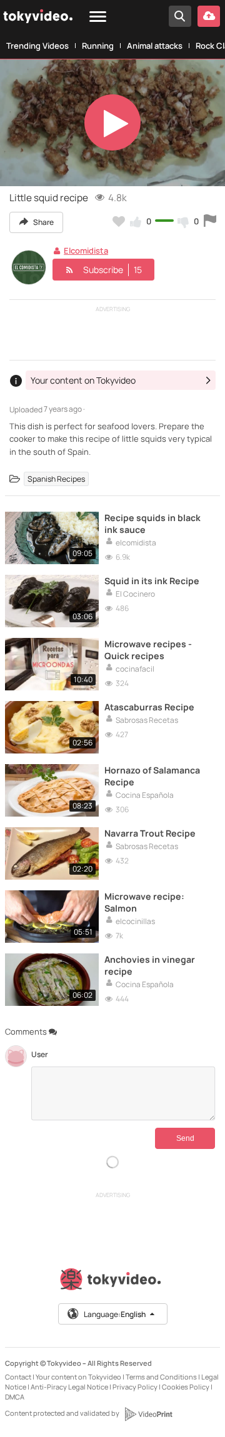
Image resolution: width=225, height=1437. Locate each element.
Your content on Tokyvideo (78, 1376)
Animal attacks (154, 45)
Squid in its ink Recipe (151, 581)
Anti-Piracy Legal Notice (69, 1386)
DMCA (14, 1396)
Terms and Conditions (161, 1376)
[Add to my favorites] (118, 221)
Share (43, 222)
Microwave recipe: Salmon (144, 902)
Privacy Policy (135, 1386)
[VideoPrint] (148, 1414)
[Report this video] (210, 221)
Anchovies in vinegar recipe (149, 965)
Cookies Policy (185, 1386)
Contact (18, 1376)
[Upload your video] (209, 16)
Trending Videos (37, 45)
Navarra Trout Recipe (150, 833)
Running (98, 45)
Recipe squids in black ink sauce (152, 523)
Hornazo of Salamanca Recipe (152, 776)
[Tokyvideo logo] (112, 1281)
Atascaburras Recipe (149, 707)
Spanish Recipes (56, 479)
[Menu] (98, 17)
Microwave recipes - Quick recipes (148, 650)
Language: (115, 1314)
